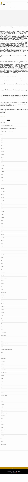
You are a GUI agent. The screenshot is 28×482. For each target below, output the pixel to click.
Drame (1, 326)
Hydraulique (2, 364)
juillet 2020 (2, 240)
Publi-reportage (2, 404)
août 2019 (2, 257)
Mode (1, 389)
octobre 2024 (2, 171)
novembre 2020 (2, 234)
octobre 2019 (2, 254)
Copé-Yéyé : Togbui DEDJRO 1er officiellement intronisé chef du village (8, 128)
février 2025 (2, 165)
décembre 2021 (2, 214)
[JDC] (6, 2)
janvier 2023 (2, 194)
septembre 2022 (3, 200)
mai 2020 (2, 243)
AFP (1, 277)
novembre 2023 (2, 188)
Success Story (2, 424)
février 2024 (2, 183)
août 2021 (2, 220)
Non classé (2, 392)
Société (2, 418)
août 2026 (2, 137)
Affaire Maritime (2, 275)
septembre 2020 (3, 237)
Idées (1, 366)
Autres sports (2, 295)
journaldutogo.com (14, 471)
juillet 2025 (2, 157)
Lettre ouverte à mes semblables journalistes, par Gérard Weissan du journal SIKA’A (13, 7)
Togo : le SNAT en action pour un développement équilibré (7, 131)
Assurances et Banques (3, 292)
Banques (2, 298)
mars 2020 (2, 246)
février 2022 (2, 211)
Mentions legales (14, 468)
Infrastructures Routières (3, 372)
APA (1, 286)
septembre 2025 (3, 154)
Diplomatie (2, 323)
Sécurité (2, 412)
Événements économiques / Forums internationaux (6, 349)
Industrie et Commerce (3, 369)
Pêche (1, 398)
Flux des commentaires (3, 444)
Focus (1, 355)
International (2, 375)
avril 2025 (2, 162)
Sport (1, 421)
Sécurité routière (3, 415)
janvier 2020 (2, 249)
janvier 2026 (2, 148)
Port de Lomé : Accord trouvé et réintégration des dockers (7, 125)
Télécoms (2, 427)
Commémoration (3, 306)
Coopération (2, 309)
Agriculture (2, 280)
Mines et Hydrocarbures (3, 387)
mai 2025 (2, 160)
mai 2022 (2, 206)
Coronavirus (2, 312)
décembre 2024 (2, 168)
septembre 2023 (3, 191)
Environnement (2, 346)
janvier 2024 (2, 185)
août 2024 (2, 174)
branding (2, 300)
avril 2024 (2, 180)
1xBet (1, 269)
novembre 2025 (2, 151)
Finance (2, 352)
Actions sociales (2, 272)
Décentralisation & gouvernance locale (5, 318)
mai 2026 (2, 142)
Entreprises (2, 344)
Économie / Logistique (3, 332)
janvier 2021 (2, 231)
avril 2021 (2, 226)
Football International (3, 358)
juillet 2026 (2, 139)
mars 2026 (2, 145)
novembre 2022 (2, 197)
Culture (2, 315)
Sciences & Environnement (4, 410)
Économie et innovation (3, 335)
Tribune (2, 433)
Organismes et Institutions (4, 395)
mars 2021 (2, 228)
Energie (2, 341)
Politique (2, 401)
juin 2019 (2, 260)
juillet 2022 (2, 203)
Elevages (2, 338)
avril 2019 (2, 263)
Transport (2, 430)
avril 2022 (2, 208)
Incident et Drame (3, 367)
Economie (2, 329)
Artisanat (2, 289)
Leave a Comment (3, 116)
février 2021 (2, 229)
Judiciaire (2, 378)
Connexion (2, 441)
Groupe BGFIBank (3, 361)
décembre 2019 (2, 251)
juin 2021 (2, 223)
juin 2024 (2, 177)
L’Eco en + (2, 381)
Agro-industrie (2, 283)
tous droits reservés (19, 471)
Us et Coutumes (2, 435)
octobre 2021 (2, 217)
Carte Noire (2, 303)
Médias (2, 384)
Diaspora (2, 321)
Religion (2, 407)
